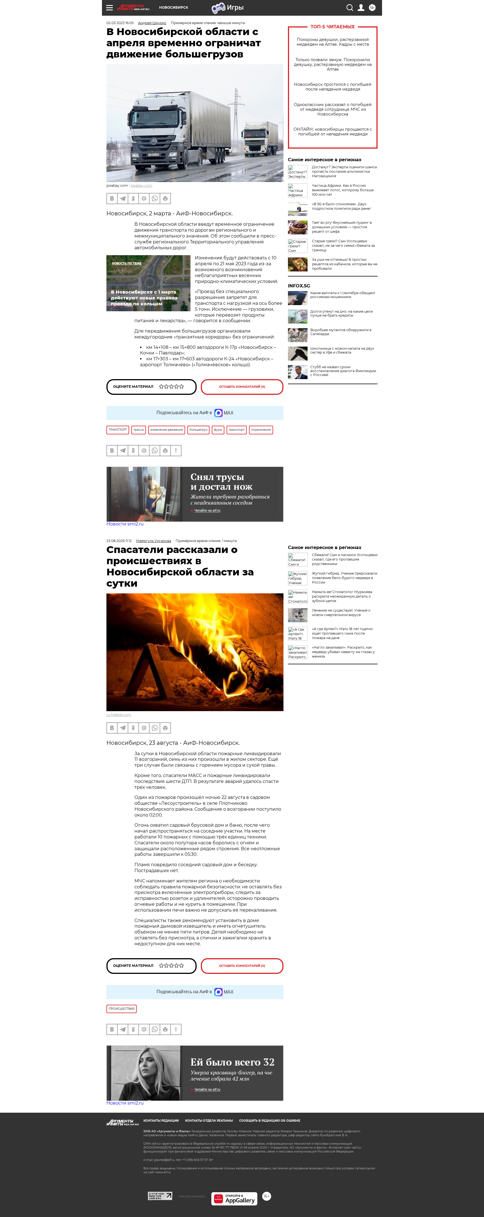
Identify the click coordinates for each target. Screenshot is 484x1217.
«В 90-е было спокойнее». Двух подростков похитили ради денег (341, 206)
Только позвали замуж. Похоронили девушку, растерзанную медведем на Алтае (333, 64)
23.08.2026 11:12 (119, 541)
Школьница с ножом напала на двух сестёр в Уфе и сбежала (342, 350)
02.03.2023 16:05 (120, 23)
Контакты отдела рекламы (209, 1121)
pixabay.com (141, 185)
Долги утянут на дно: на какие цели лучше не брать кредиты (341, 313)
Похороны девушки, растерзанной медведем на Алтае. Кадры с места (333, 42)
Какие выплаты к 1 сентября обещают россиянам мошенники (342, 295)
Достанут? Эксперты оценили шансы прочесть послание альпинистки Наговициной (344, 171)
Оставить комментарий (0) (242, 387)
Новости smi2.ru (125, 524)
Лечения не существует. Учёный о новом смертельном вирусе (341, 612)
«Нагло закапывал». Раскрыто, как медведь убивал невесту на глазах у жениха (343, 651)
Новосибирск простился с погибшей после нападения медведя (332, 87)
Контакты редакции (161, 1121)
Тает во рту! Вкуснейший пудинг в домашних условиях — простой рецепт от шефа (342, 227)
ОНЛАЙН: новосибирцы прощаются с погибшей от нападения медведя (333, 132)
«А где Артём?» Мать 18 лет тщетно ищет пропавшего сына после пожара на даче (342, 633)
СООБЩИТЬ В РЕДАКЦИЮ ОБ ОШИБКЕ (269, 1121)
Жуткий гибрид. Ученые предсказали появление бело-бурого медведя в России (344, 577)
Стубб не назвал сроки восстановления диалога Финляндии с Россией (343, 371)
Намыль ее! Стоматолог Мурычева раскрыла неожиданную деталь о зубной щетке (342, 596)
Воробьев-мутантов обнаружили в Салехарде (340, 332)
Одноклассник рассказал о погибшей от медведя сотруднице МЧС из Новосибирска (333, 109)
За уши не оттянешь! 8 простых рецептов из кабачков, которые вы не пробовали (344, 264)
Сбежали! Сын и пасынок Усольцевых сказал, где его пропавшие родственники (345, 559)
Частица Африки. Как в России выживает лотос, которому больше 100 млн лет (343, 190)
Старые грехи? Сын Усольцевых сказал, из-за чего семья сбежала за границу (343, 245)
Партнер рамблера (191, 1196)
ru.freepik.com (118, 715)
